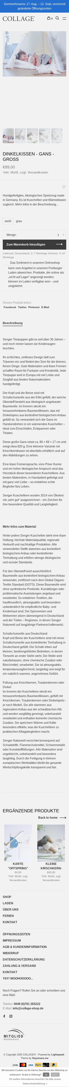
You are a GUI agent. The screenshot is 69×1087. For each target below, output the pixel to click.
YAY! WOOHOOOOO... (18, 978)
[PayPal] (38, 1066)
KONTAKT (10, 922)
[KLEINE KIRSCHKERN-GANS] (51, 843)
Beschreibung (13, 323)
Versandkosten (38, 172)
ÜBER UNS (11, 909)
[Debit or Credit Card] (46, 1066)
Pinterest (34, 307)
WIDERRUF (11, 953)
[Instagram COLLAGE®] (10, 1016)
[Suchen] (58, 18)
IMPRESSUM (12, 940)
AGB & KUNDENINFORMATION (25, 946)
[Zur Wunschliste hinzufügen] (63, 187)
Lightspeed (57, 1054)
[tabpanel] (34, 54)
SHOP (7, 896)
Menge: (11, 234)
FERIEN (8, 915)
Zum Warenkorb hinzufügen (25, 244)
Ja (46, 1074)
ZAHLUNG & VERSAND (19, 965)
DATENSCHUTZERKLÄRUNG (24, 959)
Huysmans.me (40, 1058)
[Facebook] (4, 1016)
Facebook (10, 307)
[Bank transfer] (15, 1066)
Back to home (48, 817)
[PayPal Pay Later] (53, 1066)
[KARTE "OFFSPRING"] (18, 843)
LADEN (8, 903)
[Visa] (30, 1066)
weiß (8, 221)
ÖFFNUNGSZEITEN (16, 934)
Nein (55, 1074)
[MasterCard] (23, 1066)
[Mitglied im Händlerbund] (15, 1041)
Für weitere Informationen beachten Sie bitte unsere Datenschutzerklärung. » (35, 1081)
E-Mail (45, 307)
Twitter (22, 307)
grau (19, 221)
